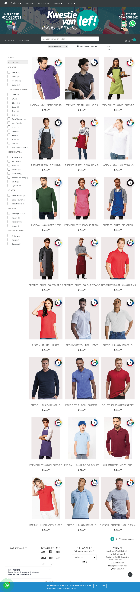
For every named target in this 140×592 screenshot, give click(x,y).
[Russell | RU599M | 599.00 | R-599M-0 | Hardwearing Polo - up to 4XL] (82, 498)
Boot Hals (16, 161)
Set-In (15, 182)
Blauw (16, 103)
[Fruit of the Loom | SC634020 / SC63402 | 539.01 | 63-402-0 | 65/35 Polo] (82, 378)
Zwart (15, 95)
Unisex (16, 85)
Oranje (16, 131)
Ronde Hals (17, 158)
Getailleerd (17, 174)
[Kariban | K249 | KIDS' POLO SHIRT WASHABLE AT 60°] (82, 438)
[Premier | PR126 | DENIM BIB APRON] (46, 138)
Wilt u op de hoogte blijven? (84, 551)
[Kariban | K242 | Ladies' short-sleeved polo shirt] (46, 498)
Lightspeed (75, 582)
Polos (15, 240)
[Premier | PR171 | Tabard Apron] (82, 198)
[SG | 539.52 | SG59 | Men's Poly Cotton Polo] (118, 378)
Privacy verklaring (63, 589)
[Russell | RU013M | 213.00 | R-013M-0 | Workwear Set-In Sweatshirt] (46, 378)
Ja (96, 586)
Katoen (16, 218)
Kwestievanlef (91, 582)
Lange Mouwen (18, 200)
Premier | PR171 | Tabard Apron (81, 225)
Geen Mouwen (18, 204)
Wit (15, 99)
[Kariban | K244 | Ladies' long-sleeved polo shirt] (118, 138)
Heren (16, 77)
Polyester (17, 222)
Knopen (16, 170)
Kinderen (16, 81)
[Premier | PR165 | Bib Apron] (118, 198)
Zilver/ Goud (17, 123)
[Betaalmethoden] (43, 552)
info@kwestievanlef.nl (118, 566)
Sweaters (16, 244)
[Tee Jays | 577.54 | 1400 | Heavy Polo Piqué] (82, 318)
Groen (15, 111)
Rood (15, 139)
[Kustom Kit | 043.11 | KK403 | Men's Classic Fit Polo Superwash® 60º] (118, 258)
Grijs (15, 115)
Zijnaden (16, 186)
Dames (16, 73)
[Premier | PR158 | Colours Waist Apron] (82, 258)
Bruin (15, 107)
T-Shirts (16, 236)
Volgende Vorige (126, 539)
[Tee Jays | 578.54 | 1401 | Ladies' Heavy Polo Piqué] (82, 78)
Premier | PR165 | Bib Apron (118, 225)
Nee (103, 586)
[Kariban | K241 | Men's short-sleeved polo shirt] (46, 78)
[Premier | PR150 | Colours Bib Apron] (46, 438)
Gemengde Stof (19, 214)
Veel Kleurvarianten (20, 148)
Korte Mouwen (19, 196)
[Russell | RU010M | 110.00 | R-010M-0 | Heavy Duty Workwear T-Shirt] (118, 498)
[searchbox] (70, 38)
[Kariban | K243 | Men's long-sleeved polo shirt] (118, 438)
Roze (15, 127)
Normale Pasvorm (20, 178)
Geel (15, 143)
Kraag (15, 166)
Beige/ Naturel (19, 119)
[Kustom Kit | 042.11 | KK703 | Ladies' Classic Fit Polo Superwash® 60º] (46, 318)
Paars (15, 135)
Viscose (15, 226)
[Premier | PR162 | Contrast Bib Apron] (46, 258)
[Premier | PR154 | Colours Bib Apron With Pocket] (118, 78)
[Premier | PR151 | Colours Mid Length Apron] (82, 138)
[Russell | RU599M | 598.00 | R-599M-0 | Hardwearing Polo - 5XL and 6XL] (118, 318)
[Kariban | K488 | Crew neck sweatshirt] (46, 198)
